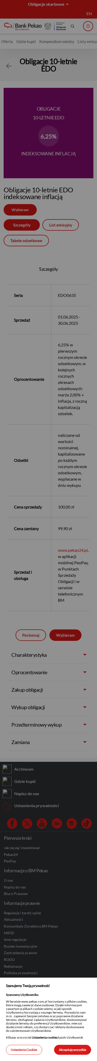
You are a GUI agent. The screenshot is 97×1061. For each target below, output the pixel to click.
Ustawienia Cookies (24, 1050)
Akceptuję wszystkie (72, 1050)
